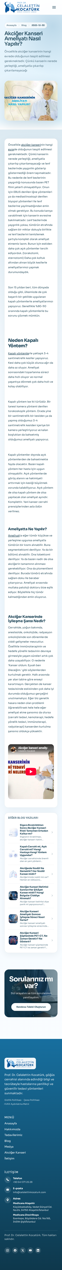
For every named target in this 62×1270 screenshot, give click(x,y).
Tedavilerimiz (13, 1135)
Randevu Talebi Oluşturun (31, 1006)
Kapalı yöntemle (18, 353)
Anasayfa (12, 25)
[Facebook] (15, 1250)
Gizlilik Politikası (12, 1100)
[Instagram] (7, 1250)
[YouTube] (30, 1250)
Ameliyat (14, 535)
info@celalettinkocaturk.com (29, 1192)
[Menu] (54, 7)
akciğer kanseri (31, 144)
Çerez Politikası (32, 1100)
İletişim (9, 1158)
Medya (9, 1146)
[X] (23, 1250)
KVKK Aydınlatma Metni (16, 1104)
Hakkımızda (12, 1129)
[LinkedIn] (38, 1250)
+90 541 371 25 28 (22, 1182)
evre (11, 149)
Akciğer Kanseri (15, 1152)
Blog (24, 25)
